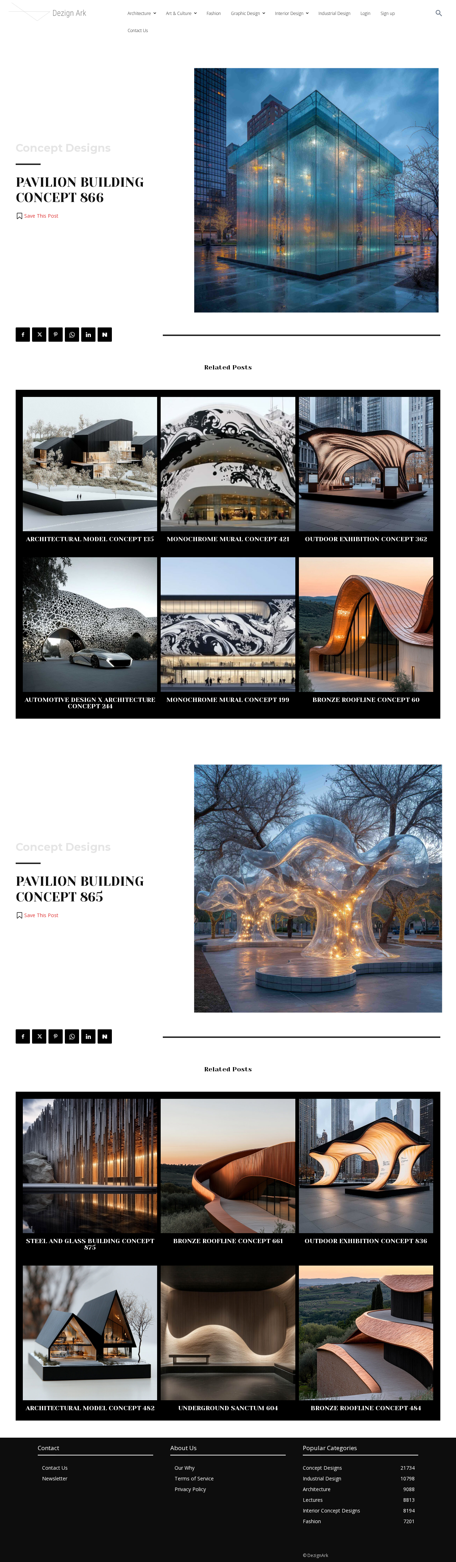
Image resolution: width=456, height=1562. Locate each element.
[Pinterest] (55, 334)
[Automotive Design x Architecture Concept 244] (90, 624)
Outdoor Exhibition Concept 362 (366, 539)
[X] (39, 334)
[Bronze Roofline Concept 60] (366, 624)
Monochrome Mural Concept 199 (227, 699)
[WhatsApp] (72, 334)
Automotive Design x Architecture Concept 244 (90, 703)
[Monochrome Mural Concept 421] (228, 464)
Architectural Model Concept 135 (90, 539)
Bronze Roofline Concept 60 (366, 699)
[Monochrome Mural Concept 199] (228, 624)
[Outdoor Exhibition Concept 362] (366, 464)
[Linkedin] (88, 334)
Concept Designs (63, 148)
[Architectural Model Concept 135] (90, 464)
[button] (438, 13)
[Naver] (105, 334)
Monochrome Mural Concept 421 (228, 539)
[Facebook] (23, 334)
